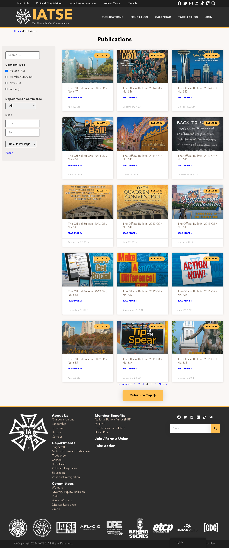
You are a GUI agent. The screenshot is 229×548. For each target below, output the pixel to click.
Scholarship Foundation (110, 428)
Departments (63, 443)
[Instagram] (191, 3)
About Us (60, 416)
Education (139, 17)
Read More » (75, 98)
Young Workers (62, 500)
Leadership (59, 424)
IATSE (52, 15)
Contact (57, 436)
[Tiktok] (202, 3)
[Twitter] (185, 3)
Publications (112, 17)
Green (56, 509)
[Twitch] (207, 3)
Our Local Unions (63, 419)
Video (15, 89)
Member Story (21, 77)
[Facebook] (179, 3)
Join (208, 17)
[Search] (213, 3)
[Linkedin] (196, 3)
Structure (58, 428)
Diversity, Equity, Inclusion (68, 492)
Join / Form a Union (111, 439)
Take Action (188, 17)
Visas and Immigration (66, 477)
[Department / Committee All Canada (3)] (20, 106)
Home (17, 31)
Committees (63, 484)
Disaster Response (64, 505)
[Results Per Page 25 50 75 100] (20, 144)
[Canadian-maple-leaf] (211, 417)
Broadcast (58, 464)
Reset (9, 153)
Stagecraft (58, 447)
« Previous (124, 384)
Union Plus (101, 432)
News (15, 83)
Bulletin (17, 71)
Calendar (163, 17)
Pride (55, 496)
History (56, 432)
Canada (57, 460)
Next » (163, 384)
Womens (57, 487)
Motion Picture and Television (71, 451)
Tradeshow (59, 455)
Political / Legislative (64, 468)
